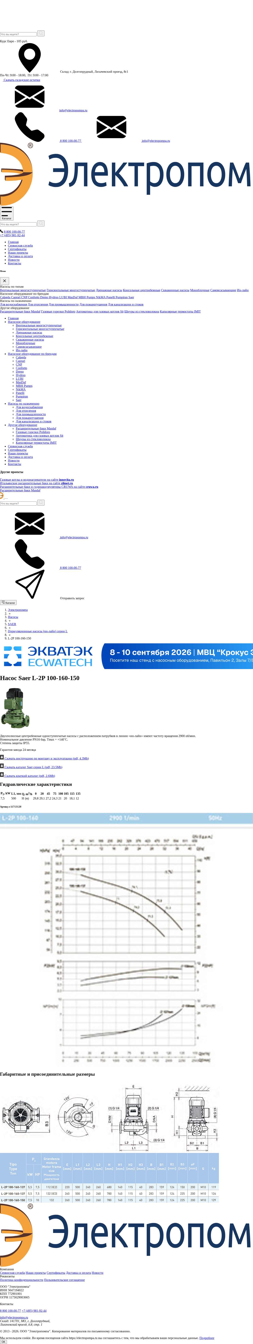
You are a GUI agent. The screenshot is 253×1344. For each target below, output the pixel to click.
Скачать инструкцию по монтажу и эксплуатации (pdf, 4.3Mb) (46, 758)
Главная (13, 242)
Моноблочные (200, 290)
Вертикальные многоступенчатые (23, 290)
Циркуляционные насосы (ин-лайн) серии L (38, 631)
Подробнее (206, 1338)
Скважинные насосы (175, 290)
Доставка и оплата (20, 256)
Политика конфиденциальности (21, 1280)
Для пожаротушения (93, 304)
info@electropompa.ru (73, 110)
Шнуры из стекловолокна (141, 311)
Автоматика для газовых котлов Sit (100, 311)
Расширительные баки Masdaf (20, 311)
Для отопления (38, 304)
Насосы (13, 617)
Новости (14, 259)
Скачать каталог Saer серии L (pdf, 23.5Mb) (33, 767)
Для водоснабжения (13, 304)
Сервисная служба (20, 245)
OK (3, 1341)
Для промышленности (64, 304)
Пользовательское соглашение (64, 1280)
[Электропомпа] (4, 498)
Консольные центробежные (141, 290)
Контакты (14, 263)
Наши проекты (18, 252)
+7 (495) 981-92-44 (12, 235)
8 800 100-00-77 (70, 140)
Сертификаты (17, 249)
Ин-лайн (243, 290)
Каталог (6, 218)
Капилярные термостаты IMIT (180, 311)
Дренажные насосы (109, 290)
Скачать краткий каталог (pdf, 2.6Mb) (29, 776)
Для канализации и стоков (125, 304)
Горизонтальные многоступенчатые (71, 290)
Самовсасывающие (223, 290)
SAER (12, 624)
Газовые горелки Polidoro (58, 311)
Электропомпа (18, 610)
